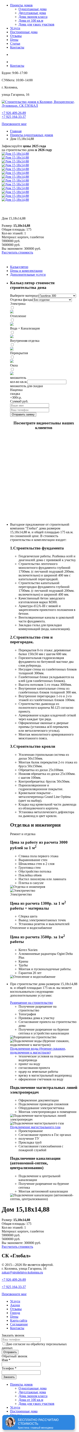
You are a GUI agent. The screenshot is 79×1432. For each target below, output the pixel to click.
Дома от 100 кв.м (31, 20)
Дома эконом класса (33, 17)
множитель (18, 377)
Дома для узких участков (36, 24)
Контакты (17, 47)
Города (15, 1313)
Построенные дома (23, 32)
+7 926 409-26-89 (14, 113)
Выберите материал (24, 295)
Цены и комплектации (26, 270)
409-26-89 (14, 1279)
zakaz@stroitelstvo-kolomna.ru (22, 1272)
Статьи (15, 43)
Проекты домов (21, 5)
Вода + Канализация (25, 328)
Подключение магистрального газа (35, 1127)
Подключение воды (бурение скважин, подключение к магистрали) (38, 1050)
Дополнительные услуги (28, 274)
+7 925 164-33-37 (14, 116)
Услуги (15, 28)
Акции (15, 1305)
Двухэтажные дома (32, 13)
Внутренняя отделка (24, 340)
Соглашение (19, 1324)
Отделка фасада (21, 299)
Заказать (9, 1377)
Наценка (16, 390)
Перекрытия (19, 353)
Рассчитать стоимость (17, 252)
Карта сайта (18, 1320)
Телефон (9, 1368)
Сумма (15, 401)
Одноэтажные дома (33, 9)
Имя (6, 1360)
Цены (14, 39)
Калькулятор (19, 267)
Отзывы (16, 36)
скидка (15, 393)
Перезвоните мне (14, 124)
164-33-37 (14, 1287)
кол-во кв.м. (18, 382)
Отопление (18, 316)
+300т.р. (16, 397)
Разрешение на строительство (31, 1002)
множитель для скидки (26, 386)
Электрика (17, 303)
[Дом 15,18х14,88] (15, 153)
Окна (14, 365)
